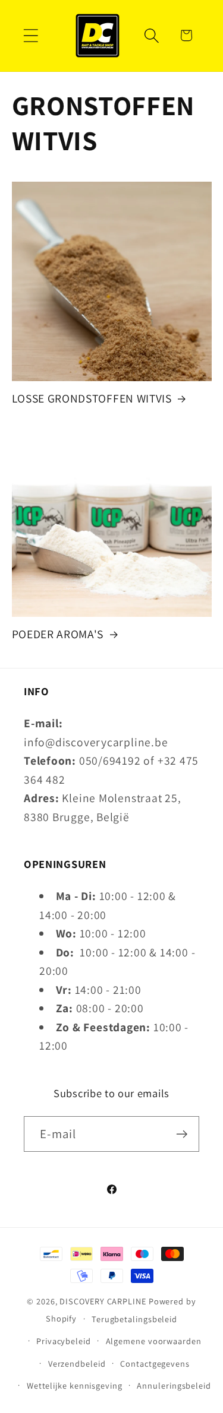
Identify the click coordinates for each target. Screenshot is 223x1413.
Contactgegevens (155, 1363)
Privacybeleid (63, 1341)
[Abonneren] (182, 1134)
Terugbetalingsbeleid (134, 1319)
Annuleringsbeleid (174, 1385)
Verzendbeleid (77, 1363)
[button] (31, 35)
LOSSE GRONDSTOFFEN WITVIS (92, 398)
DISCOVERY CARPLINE (102, 1301)
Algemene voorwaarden (154, 1341)
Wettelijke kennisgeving (75, 1385)
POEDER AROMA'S (58, 634)
